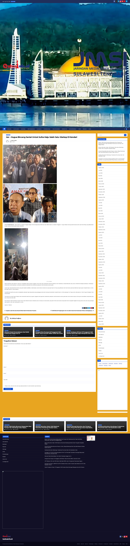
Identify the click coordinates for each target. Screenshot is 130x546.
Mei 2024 (100, 240)
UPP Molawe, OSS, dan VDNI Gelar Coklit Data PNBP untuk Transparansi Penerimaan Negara (63, 461)
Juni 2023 (100, 270)
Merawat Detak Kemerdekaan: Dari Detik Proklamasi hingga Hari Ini (16, 332)
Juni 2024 (100, 237)
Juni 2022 (100, 291)
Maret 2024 (100, 245)
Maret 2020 (100, 321)
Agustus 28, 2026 (8, 429)
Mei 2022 (100, 294)
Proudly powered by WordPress (8, 543)
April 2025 (100, 210)
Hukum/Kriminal (72, 129)
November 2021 (101, 310)
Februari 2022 (101, 302)
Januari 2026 (101, 186)
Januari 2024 (101, 251)
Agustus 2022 (101, 286)
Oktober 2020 (101, 318)
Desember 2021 (101, 307)
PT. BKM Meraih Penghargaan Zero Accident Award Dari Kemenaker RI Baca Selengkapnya (71, 310)
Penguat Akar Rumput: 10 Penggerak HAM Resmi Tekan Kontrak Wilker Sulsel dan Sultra (49, 332)
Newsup (17, 543)
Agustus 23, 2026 (71, 429)
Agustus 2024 (101, 232)
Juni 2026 (100, 173)
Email (5, 373)
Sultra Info (16, 129)
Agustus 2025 (101, 200)
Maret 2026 (100, 181)
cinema (100, 363)
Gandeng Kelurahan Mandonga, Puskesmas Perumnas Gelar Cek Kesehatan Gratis (111, 427)
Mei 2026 (100, 175)
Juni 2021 (100, 315)
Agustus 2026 (101, 167)
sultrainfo (13, 335)
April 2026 (100, 178)
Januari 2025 (101, 218)
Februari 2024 (101, 248)
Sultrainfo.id (101, 365)
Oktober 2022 (101, 280)
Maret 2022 (100, 299)
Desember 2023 (101, 253)
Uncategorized (56, 129)
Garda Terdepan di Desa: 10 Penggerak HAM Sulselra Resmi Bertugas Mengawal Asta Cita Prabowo (80, 333)
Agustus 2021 (101, 313)
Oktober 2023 (101, 259)
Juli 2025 (100, 202)
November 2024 (101, 224)
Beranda (9, 129)
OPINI (79, 129)
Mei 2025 (100, 208)
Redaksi (85, 129)
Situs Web (5, 379)
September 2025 (101, 197)
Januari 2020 (101, 324)
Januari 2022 (101, 305)
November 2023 (101, 256)
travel (110, 365)
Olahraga (39, 129)
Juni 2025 (100, 205)
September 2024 (101, 229)
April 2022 (100, 297)
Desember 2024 (101, 221)
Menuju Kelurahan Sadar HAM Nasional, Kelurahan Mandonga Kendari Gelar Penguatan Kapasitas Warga (47, 428)
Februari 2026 (101, 183)
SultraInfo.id (7, 70)
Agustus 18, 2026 (102, 429)
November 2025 (101, 191)
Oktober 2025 (101, 194)
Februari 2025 (101, 216)
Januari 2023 (101, 272)
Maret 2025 (100, 213)
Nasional (23, 129)
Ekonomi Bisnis (105, 363)
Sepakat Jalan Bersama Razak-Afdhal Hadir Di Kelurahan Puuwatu (21, 310)
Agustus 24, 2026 (40, 429)
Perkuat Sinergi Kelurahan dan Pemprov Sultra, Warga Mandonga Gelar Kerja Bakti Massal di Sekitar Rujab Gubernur (79, 428)
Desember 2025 (101, 189)
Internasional (47, 129)
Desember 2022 (101, 275)
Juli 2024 (100, 235)
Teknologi (105, 365)
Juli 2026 (100, 170)
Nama (5, 367)
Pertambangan (31, 129)
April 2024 (100, 243)
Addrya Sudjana (14, 140)
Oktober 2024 (101, 226)
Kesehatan (64, 129)
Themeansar (22, 543)
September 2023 (101, 262)
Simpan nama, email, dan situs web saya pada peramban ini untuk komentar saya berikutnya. (23, 385)
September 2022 (101, 283)
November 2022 (101, 278)
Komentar (6, 346)
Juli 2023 (100, 267)
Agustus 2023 (101, 264)
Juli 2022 (100, 289)
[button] (124, 129)
